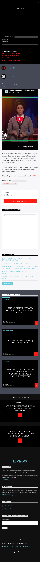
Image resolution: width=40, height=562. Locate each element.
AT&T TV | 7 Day (8, 53)
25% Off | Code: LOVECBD (11, 60)
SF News (12, 76)
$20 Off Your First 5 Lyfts (10, 55)
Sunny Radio (13, 85)
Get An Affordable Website (10, 58)
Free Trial (17, 53)
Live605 (12, 68)
